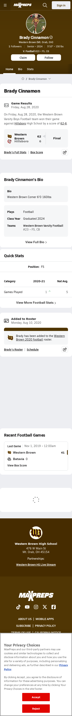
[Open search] (45, 5)
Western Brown (20, 136)
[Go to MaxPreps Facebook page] (53, 607)
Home (9, 69)
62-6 (63, 123)
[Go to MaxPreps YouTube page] (27, 607)
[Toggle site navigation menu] (5, 5)
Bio (20, 69)
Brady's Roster (13, 349)
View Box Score (17, 465)
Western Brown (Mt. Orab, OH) (36, 42)
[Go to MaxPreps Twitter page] (44, 607)
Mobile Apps (45, 619)
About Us (25, 619)
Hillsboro (20, 123)
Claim (23, 58)
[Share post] (65, 152)
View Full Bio (34, 242)
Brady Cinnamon (34, 37)
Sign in (61, 5)
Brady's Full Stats (15, 152)
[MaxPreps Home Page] (22, 79)
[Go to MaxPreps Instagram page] (36, 607)
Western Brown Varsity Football (43, 225)
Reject (36, 708)
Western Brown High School (36, 543)
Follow (49, 58)
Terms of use (21, 633)
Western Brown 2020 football (40, 337)
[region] (36, 674)
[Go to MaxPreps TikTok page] (18, 607)
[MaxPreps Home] (23, 5)
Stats (30, 69)
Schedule (33, 349)
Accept (36, 697)
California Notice (48, 633)
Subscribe (23, 626)
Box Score (36, 152)
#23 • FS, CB (36, 51)
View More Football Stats (35, 302)
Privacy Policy (45, 626)
